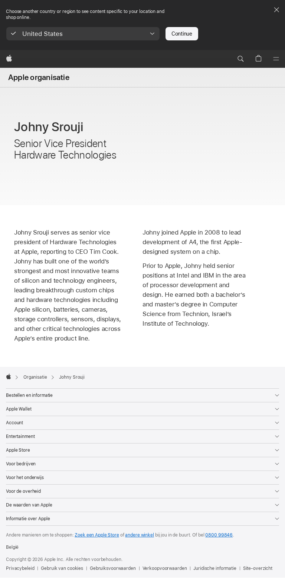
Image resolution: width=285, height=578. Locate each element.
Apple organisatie (38, 77)
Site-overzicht (257, 568)
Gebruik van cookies (62, 568)
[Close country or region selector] (276, 9)
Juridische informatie (214, 568)
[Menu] (276, 59)
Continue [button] (181, 34)
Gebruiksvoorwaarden (113, 568)
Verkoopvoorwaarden (164, 568)
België (12, 547)
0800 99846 (219, 535)
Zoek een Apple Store (97, 535)
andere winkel (139, 535)
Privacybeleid (20, 568)
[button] (83, 33)
